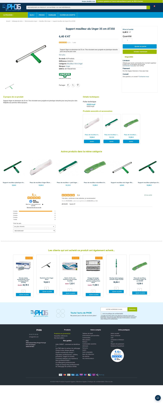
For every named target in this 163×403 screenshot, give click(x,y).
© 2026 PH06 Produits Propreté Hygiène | (63, 381)
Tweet (73, 85)
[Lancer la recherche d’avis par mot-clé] (54, 231)
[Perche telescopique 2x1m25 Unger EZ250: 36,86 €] (116, 271)
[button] (153, 7)
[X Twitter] (63, 316)
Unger (68, 66)
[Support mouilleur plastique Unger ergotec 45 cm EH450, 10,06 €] (149, 171)
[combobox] (85, 7)
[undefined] (42, 204)
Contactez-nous (144, 76)
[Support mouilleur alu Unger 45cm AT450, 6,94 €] (122, 171)
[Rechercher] (148, 7)
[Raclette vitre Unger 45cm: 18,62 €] (46, 271)
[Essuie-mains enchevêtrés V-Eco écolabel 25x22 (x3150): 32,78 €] (23, 272)
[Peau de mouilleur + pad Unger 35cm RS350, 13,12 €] (111, 129)
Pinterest (78, 85)
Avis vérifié (149, 195)
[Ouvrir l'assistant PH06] (158, 398)
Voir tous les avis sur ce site (34, 207)
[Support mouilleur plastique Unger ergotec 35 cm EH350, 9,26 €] (14, 171)
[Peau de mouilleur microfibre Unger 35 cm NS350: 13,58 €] (139, 271)
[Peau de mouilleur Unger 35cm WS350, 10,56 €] (92, 129)
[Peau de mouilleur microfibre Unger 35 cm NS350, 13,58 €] (131, 129)
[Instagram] (63, 311)
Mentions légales (81, 381)
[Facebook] (58, 311)
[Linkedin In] (58, 316)
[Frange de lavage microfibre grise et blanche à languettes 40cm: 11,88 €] (93, 272)
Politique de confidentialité (96, 381)
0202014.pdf (91, 104)
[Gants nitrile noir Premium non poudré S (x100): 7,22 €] (70, 272)
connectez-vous (128, 66)
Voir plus (62, 55)
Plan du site (109, 381)
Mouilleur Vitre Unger (75, 64)
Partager (68, 85)
